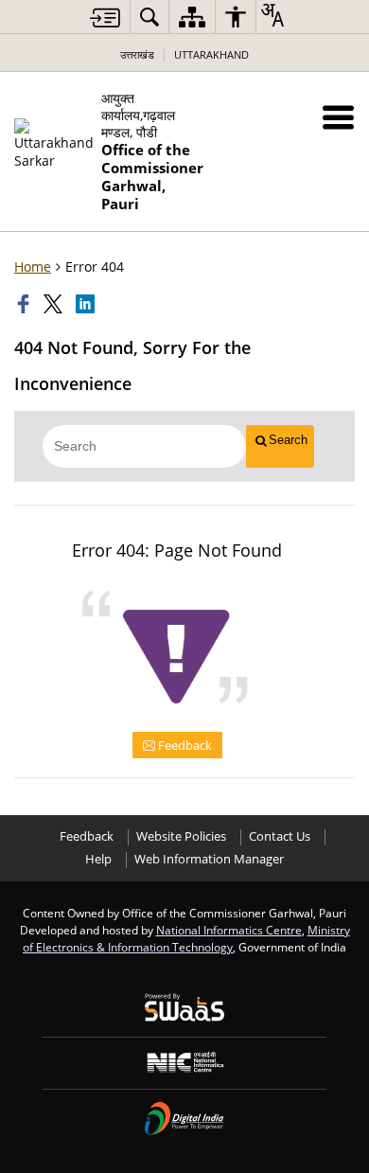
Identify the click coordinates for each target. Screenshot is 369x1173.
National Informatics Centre (229, 929)
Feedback (183, 745)
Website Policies (181, 836)
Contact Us (279, 836)
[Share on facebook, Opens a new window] (25, 304)
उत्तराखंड (137, 54)
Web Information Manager (209, 859)
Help (98, 859)
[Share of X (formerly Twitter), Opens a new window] (55, 304)
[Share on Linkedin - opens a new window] (87, 304)
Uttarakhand (211, 54)
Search (288, 440)
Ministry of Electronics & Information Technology (186, 938)
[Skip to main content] (105, 17)
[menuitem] (149, 16)
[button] (338, 116)
